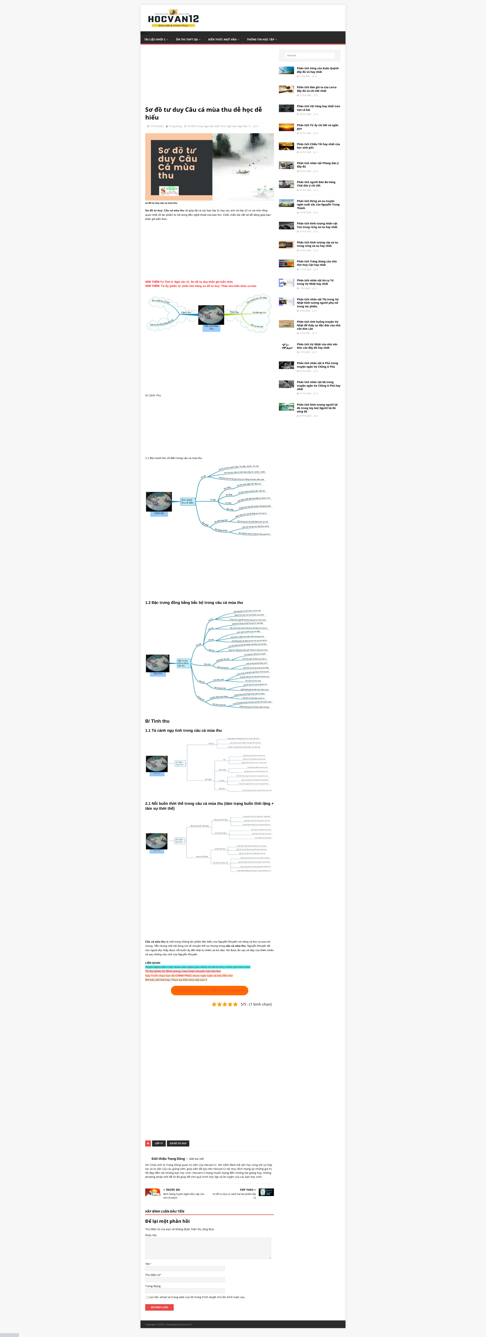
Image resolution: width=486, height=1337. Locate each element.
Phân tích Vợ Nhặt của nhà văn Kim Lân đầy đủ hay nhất (317, 345)
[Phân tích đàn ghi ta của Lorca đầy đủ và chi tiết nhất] (286, 91)
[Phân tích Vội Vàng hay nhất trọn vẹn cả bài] (286, 110)
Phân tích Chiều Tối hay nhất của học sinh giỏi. (318, 145)
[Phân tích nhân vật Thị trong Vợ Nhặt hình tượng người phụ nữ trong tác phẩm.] (286, 303)
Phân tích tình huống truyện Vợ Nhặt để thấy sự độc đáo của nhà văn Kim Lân (318, 325)
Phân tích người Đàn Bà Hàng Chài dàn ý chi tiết (316, 183)
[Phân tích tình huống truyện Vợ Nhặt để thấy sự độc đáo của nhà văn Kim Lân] (286, 325)
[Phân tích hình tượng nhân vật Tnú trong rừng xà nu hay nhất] (286, 227)
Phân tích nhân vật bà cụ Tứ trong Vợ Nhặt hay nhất (315, 282)
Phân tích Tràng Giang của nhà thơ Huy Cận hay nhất (317, 263)
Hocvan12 (186, 1324)
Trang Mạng (153, 1286)
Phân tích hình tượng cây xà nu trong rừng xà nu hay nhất (317, 244)
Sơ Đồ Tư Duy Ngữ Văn (201, 126)
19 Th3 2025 (156, 126)
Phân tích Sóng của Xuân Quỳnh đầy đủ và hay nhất (318, 69)
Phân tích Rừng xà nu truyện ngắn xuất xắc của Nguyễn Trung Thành (318, 204)
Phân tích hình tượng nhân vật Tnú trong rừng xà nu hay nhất (317, 225)
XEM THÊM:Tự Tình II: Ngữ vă (164, 281)
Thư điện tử (152, 1275)
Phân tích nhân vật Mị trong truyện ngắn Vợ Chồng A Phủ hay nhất (318, 385)
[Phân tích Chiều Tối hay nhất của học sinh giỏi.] (286, 148)
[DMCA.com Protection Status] (9, 1335)
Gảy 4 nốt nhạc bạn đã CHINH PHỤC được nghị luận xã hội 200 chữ (189, 975)
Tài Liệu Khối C (155, 39)
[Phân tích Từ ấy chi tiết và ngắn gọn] (286, 129)
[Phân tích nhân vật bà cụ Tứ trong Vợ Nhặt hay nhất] (286, 284)
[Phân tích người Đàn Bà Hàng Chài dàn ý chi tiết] (286, 186)
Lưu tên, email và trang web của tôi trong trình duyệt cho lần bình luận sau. (197, 1297)
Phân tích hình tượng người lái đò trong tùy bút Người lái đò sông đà (317, 408)
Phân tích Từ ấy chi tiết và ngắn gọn (317, 126)
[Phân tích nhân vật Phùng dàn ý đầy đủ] (286, 167)
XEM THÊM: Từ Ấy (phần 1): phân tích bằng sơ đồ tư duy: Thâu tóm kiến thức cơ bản (200, 285)
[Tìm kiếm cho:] (310, 55)
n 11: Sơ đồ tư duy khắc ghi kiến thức (208, 281)
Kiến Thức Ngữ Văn (222, 39)
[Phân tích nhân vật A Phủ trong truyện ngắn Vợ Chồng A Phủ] (286, 367)
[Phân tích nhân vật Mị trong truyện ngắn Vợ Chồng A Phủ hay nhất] (286, 386)
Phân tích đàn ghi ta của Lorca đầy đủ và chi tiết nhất (316, 88)
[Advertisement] (209, 77)
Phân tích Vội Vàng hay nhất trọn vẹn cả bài (318, 107)
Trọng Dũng (175, 126)
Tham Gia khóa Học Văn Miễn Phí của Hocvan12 (209, 990)
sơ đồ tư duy (178, 1143)
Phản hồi (150, 1235)
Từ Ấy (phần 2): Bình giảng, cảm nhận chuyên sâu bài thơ (183, 971)
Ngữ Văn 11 (244, 126)
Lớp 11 (159, 1143)
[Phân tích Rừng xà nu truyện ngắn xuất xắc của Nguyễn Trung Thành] (286, 205)
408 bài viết (196, 1159)
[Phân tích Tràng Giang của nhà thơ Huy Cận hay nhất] (286, 265)
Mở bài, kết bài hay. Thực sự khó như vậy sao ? (176, 979)
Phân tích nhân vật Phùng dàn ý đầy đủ (318, 164)
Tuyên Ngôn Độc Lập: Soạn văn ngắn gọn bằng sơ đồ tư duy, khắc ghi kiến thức (197, 967)
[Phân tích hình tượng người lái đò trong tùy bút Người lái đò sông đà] (286, 408)
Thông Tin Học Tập (260, 39)
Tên (147, 1264)
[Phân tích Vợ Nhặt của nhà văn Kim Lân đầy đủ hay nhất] (286, 348)
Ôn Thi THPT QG (187, 39)
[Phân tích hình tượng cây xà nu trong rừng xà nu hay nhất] (286, 246)
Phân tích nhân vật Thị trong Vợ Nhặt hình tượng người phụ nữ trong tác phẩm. (318, 302)
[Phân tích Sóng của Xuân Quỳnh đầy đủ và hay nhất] (286, 72)
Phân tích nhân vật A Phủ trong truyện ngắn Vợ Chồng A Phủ (317, 364)
